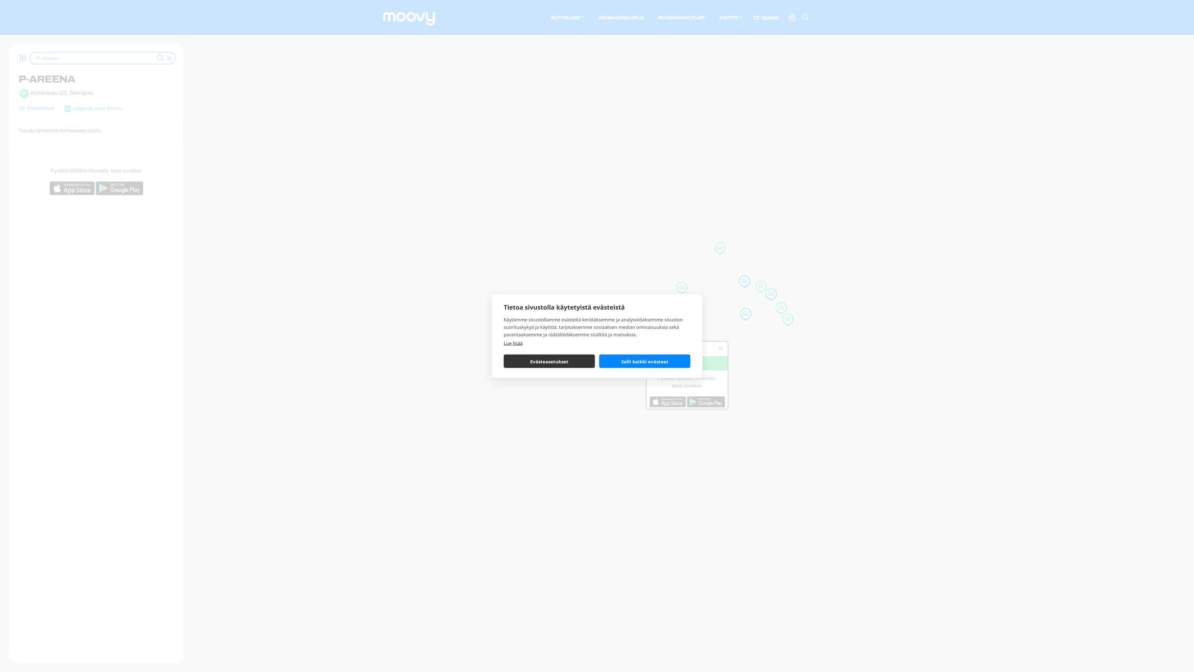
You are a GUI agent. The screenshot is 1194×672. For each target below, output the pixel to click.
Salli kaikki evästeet (645, 361)
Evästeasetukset (549, 361)
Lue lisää (513, 343)
